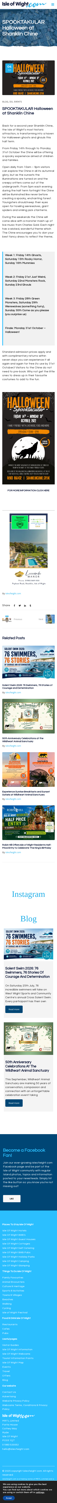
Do (11, 101)
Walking (7, 1246)
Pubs (5, 1276)
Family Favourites (12, 1220)
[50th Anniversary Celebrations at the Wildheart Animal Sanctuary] (28, 659)
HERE (46, 490)
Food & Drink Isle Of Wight (16, 1261)
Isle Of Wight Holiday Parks (18, 1199)
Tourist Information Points (17, 1301)
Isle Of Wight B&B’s (14, 1177)
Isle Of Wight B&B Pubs (16, 1195)
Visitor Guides (10, 1288)
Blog (5, 101)
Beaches (7, 1242)
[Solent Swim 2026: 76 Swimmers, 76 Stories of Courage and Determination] (28, 605)
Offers (6, 1318)
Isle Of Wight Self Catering (18, 1191)
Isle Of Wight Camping (15, 1204)
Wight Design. (29, 1441)
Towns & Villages (12, 1238)
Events (18, 101)
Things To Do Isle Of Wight (16, 1214)
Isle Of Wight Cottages (16, 1186)
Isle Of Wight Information (17, 1292)
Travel (6, 1314)
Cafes (6, 1271)
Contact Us (9, 1335)
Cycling (6, 1251)
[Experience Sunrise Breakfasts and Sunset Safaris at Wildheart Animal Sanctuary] (28, 712)
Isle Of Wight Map (13, 1305)
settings (40, 1492)
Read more (14, 952)
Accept (9, 1498)
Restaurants (10, 1267)
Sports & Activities (13, 1233)
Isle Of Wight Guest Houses (18, 1182)
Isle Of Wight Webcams (16, 1296)
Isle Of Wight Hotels (14, 1173)
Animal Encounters (13, 1224)
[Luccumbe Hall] (28, 528)
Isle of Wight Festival (15, 1255)
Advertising (9, 1339)
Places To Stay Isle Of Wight (18, 1167)
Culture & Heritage (13, 1229)
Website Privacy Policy (15, 1343)
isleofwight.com (13, 536)
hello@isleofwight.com (15, 1392)
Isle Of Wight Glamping (16, 1208)
